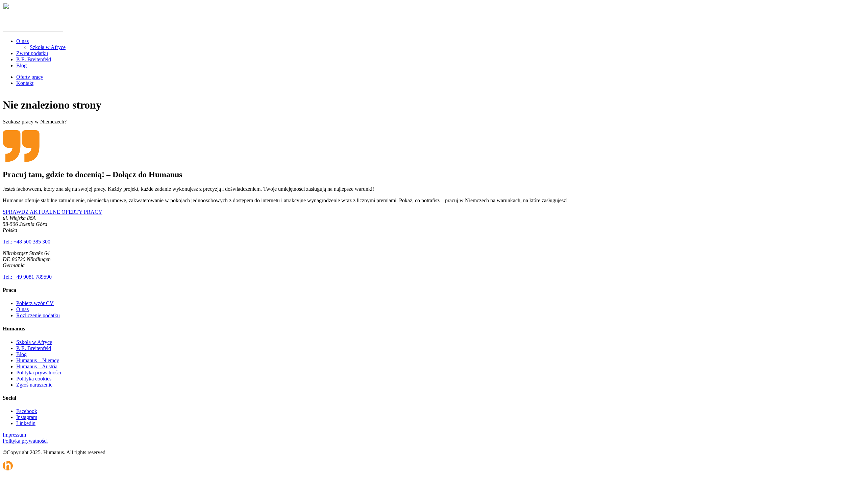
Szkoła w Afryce (48, 47)
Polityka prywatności (38, 372)
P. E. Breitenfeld (33, 59)
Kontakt (24, 83)
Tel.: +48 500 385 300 (26, 242)
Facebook (26, 411)
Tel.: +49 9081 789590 (27, 277)
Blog (21, 65)
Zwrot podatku (32, 53)
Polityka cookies (33, 378)
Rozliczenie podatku (38, 315)
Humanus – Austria (36, 366)
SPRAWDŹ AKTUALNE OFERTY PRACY (52, 212)
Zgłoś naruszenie (34, 385)
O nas (22, 41)
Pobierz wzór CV (35, 303)
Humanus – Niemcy (37, 360)
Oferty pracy (29, 77)
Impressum (14, 435)
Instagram (26, 417)
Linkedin (25, 423)
